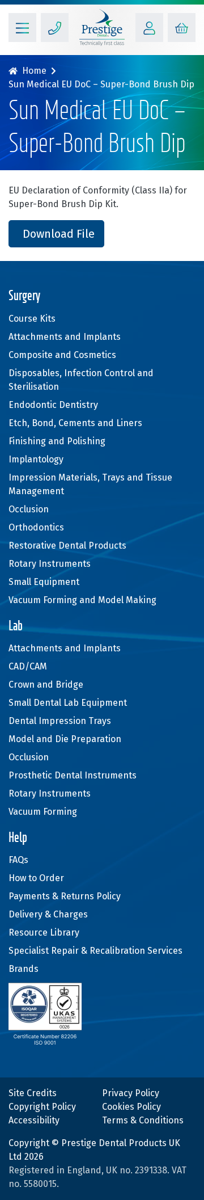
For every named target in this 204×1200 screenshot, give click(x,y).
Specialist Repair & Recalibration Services (95, 950)
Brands (23, 968)
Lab (15, 627)
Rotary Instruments (49, 563)
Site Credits (32, 1093)
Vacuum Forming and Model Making (82, 600)
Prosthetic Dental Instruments (72, 775)
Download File (59, 234)
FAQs (18, 859)
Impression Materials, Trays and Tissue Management (90, 484)
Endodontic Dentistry (53, 404)
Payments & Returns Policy (64, 896)
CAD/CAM (27, 666)
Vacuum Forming (42, 811)
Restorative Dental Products (67, 545)
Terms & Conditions (143, 1120)
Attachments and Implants (64, 336)
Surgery (24, 296)
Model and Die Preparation (64, 739)
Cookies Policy (131, 1106)
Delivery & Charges (48, 914)
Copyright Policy (42, 1106)
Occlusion (28, 509)
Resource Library (43, 932)
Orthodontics (36, 527)
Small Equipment (43, 581)
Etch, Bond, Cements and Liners (75, 423)
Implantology (35, 459)
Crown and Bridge (45, 684)
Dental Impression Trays (59, 720)
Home (34, 70)
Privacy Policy (130, 1093)
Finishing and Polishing (56, 441)
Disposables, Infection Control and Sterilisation (81, 380)
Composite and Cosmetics (62, 355)
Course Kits (32, 318)
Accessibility (34, 1120)
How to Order (36, 878)
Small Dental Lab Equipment (67, 702)
